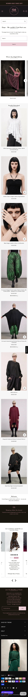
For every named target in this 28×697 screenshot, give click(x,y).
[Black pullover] (14, 371)
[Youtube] (13, 688)
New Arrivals (13, 98)
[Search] (25, 21)
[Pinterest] (7, 688)
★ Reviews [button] (26, 349)
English (2, 675)
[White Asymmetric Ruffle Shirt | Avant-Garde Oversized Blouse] (14, 127)
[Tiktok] (16, 688)
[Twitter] (5, 688)
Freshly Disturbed (14, 105)
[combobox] (14, 21)
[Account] (23, 11)
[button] (13, 580)
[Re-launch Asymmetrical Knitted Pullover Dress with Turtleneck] (14, 320)
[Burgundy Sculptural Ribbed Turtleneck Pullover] (14, 418)
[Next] (25, 80)
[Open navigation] (4, 11)
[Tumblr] (10, 688)
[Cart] (26, 11)
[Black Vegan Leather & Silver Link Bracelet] (14, 222)
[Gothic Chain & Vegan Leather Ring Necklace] (14, 175)
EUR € (11, 675)
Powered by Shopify (18, 694)
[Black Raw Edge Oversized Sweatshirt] (14, 465)
